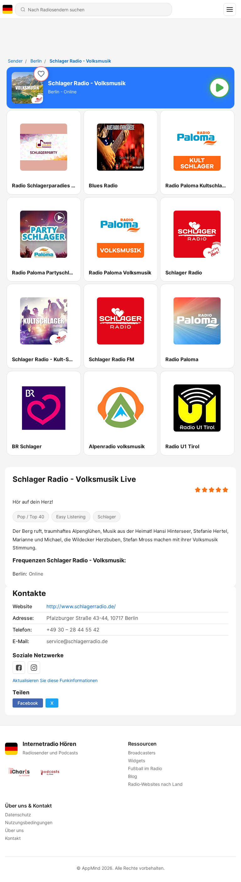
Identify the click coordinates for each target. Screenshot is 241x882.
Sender (15, 60)
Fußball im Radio (145, 768)
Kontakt (13, 838)
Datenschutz (18, 814)
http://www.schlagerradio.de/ (81, 606)
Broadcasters (141, 752)
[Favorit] (41, 73)
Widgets (136, 760)
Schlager (107, 516)
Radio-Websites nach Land (155, 784)
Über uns (14, 830)
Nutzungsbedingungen (28, 822)
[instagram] (34, 667)
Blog (132, 776)
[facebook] (19, 667)
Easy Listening (71, 516)
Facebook (28, 703)
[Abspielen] (219, 88)
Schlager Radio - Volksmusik (80, 60)
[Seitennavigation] (229, 9)
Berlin (36, 60)
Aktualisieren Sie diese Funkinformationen (55, 680)
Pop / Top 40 (30, 516)
